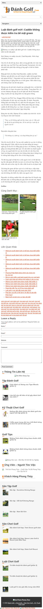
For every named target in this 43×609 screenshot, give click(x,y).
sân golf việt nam (25, 311)
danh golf (24, 303)
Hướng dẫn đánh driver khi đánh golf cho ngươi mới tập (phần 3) (25, 412)
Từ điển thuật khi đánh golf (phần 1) (23, 576)
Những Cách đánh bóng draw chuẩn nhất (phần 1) (21, 281)
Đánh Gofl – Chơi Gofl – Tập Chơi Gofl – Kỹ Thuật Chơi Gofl (24, 603)
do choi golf (7, 305)
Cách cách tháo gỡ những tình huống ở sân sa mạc (22, 279)
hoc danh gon (24, 309)
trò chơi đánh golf (6, 315)
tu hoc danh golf (17, 315)
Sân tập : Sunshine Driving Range (22, 490)
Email (3, 333)
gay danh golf (8, 307)
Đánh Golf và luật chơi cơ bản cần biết (18, 297)
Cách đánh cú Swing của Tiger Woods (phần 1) (24, 385)
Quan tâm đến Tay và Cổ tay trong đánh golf (20, 288)
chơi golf (31, 301)
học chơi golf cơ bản (13, 309)
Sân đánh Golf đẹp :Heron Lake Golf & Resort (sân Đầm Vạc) (24, 539)
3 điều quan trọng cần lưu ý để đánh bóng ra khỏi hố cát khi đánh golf (26, 423)
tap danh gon (23, 313)
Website (3, 340)
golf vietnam (33, 307)
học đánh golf (33, 309)
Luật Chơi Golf (6, 37)
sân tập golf (34, 311)
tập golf (30, 313)
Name (3, 326)
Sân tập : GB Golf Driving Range (22, 501)
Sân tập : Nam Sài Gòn (18, 511)
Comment (4, 347)
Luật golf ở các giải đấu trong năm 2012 (18, 290)
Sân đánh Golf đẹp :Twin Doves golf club (25, 528)
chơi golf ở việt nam (15, 303)
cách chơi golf (5, 301)
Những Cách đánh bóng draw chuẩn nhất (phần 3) (21, 286)
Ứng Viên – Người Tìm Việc (20, 465)
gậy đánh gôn (17, 307)
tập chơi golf (15, 313)
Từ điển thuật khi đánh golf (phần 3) (23, 565)
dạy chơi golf (32, 303)
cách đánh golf (14, 301)
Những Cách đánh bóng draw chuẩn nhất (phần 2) (21, 284)
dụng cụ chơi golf (17, 305)
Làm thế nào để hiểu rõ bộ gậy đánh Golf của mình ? (25, 396)
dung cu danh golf (28, 305)
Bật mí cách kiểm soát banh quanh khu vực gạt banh (23, 277)
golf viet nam (25, 307)
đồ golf (24, 315)
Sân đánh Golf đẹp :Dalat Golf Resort (24, 549)
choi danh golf (24, 301)
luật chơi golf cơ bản (13, 311)
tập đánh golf (37, 313)
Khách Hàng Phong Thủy (18, 476)
